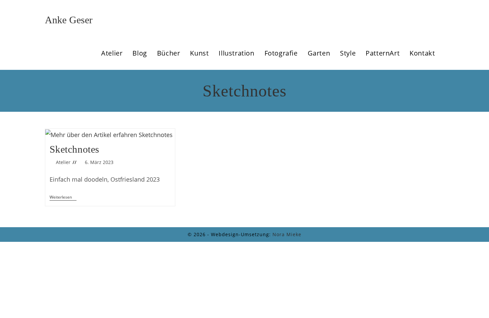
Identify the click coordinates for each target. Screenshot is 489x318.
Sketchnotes (75, 149)
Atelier (63, 162)
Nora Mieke (286, 234)
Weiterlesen (63, 197)
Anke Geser (68, 19)
